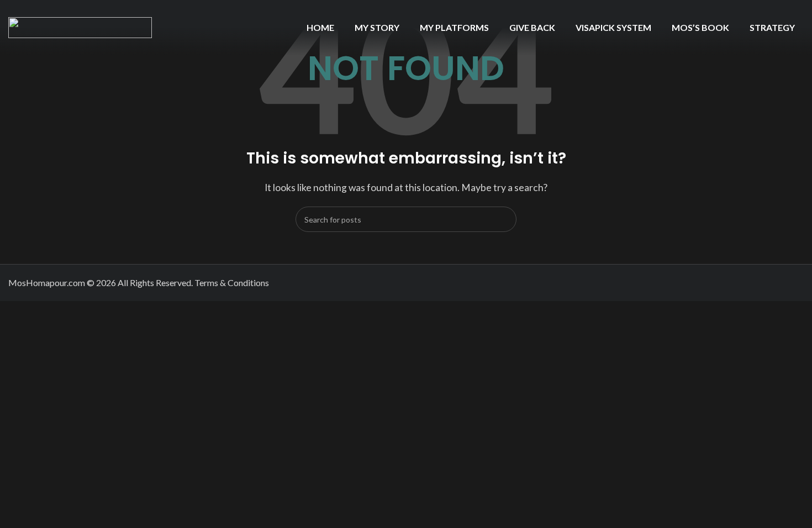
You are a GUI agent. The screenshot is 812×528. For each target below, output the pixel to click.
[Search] (503, 219)
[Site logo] (80, 26)
